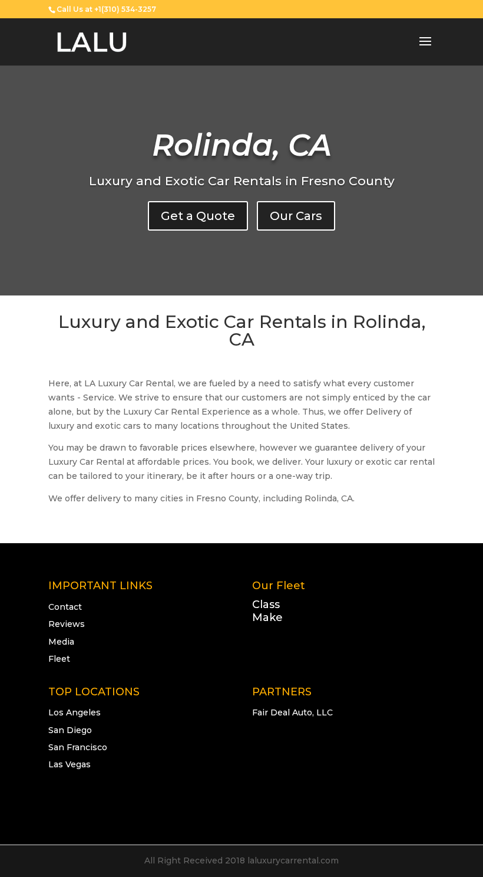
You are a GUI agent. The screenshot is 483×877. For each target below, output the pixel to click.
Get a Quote (198, 216)
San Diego (70, 730)
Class (266, 604)
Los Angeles (74, 712)
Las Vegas (69, 764)
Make (267, 617)
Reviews (66, 624)
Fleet (59, 658)
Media (61, 641)
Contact (65, 607)
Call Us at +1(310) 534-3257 (106, 9)
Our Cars (296, 216)
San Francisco (77, 747)
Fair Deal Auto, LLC (292, 712)
